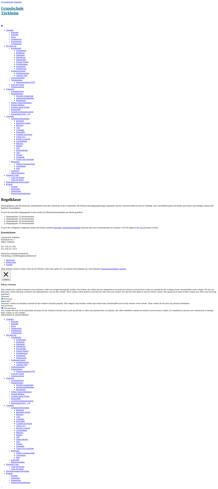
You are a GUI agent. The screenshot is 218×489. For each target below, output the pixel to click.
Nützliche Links (12, 175)
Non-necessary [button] (7, 306)
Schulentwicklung (18, 71)
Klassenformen (17, 94)
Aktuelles (10, 30)
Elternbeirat (20, 57)
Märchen (19, 143)
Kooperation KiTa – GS (20, 114)
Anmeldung (21, 166)
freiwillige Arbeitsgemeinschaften (67, 228)
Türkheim (12, 10)
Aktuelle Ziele (22, 75)
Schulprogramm (22, 73)
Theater (19, 155)
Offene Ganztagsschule (25, 164)
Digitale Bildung (17, 105)
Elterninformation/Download (17, 182)
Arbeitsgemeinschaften (20, 119)
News (13, 37)
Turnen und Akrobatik (25, 159)
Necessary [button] (5, 296)
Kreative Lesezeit (23, 139)
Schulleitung (21, 51)
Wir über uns (11, 46)
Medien (19, 146)
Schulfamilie (16, 48)
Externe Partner (22, 62)
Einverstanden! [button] (95, 269)
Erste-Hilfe (20, 132)
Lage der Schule (17, 85)
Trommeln (20, 157)
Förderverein (21, 69)
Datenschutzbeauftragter (20, 193)
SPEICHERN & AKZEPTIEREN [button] (15, 315)
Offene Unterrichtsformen (21, 103)
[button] (109, 487)
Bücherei (19, 125)
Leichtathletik (21, 141)
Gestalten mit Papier (24, 134)
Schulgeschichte (17, 87)
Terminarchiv (16, 39)
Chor (18, 128)
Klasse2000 (15, 109)
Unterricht (10, 89)
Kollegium (20, 53)
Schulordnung (16, 80)
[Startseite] (2, 26)
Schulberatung (22, 64)
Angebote (10, 116)
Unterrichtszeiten (18, 78)
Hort (18, 168)
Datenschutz (16, 191)
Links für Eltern (17, 180)
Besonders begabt (23, 123)
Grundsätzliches (17, 91)
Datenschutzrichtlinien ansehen (113, 269)
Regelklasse (21, 100)
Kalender (14, 32)
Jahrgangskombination (25, 98)
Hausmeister (21, 60)
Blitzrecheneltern (18, 173)
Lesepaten (15, 171)
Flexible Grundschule (24, 96)
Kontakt (9, 184)
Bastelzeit (20, 121)
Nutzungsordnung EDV (25, 82)
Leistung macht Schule (20, 107)
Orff (18, 148)
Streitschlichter (22, 150)
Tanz (18, 153)
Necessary (8, 299)
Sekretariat (20, 55)
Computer (20, 130)
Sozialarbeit (20, 66)
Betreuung (15, 162)
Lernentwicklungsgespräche (22, 112)
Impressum (15, 189)
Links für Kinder (17, 177)
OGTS (142, 228)
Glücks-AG (20, 137)
